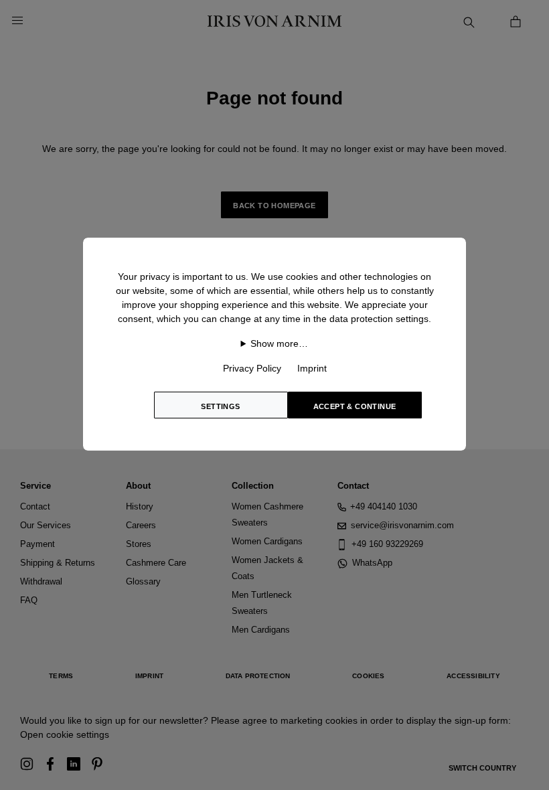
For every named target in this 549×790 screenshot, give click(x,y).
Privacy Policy (252, 368)
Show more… (279, 343)
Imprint (312, 368)
